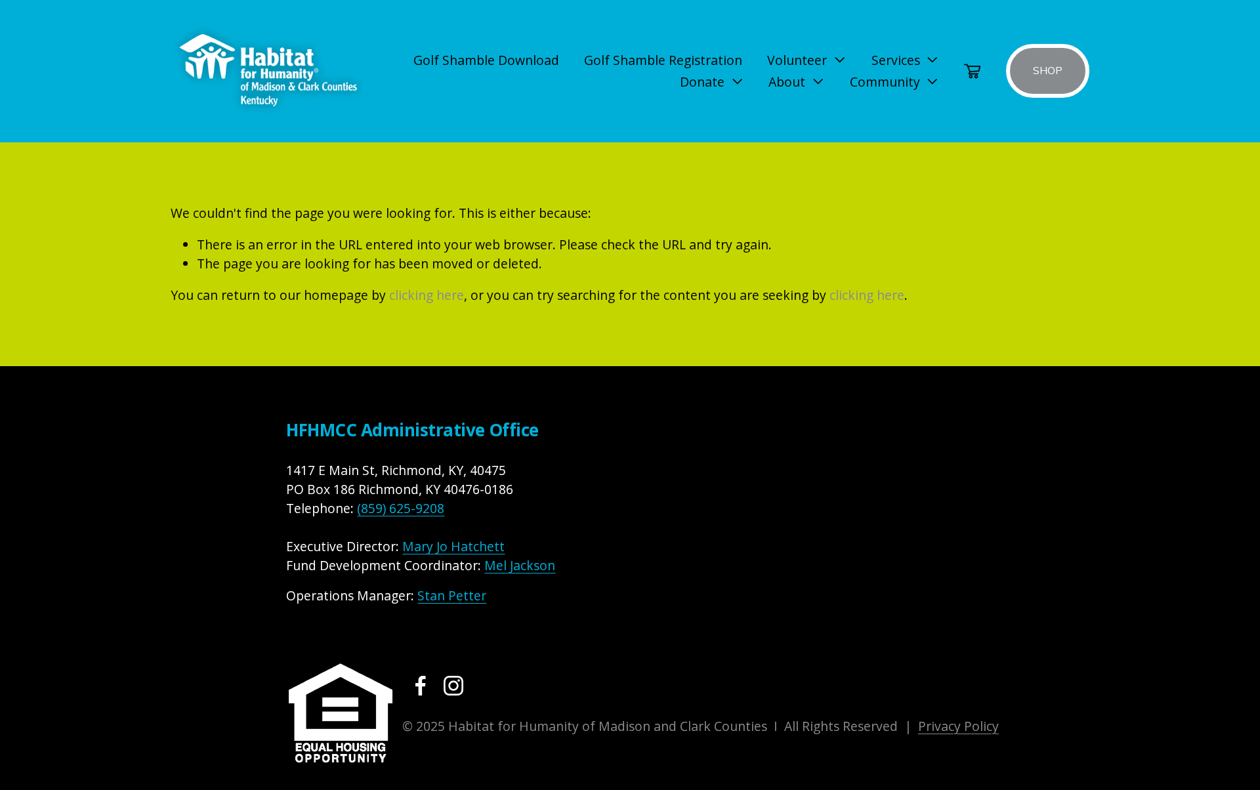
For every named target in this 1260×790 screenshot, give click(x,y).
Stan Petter (451, 595)
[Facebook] (420, 685)
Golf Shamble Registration (663, 60)
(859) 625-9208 (400, 508)
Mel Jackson (519, 565)
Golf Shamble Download (486, 60)
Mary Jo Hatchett (453, 546)
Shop (1047, 71)
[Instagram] (453, 685)
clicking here (426, 295)
